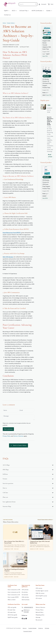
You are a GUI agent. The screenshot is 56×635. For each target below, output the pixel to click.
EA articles (25, 592)
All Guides (47, 628)
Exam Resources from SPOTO (12, 232)
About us (24, 628)
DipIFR (6, 10)
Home (4, 23)
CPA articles (25, 589)
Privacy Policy (7, 436)
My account (39, 620)
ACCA (14, 10)
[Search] (36, 4)
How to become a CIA (14, 594)
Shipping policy (40, 615)
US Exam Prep (23, 10)
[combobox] (28, 4)
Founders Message (32, 628)
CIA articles (25, 594)
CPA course (39, 588)
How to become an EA (14, 592)
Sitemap (38, 617)
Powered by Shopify (27, 631)
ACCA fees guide (12, 615)
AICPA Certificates (37, 10)
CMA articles (25, 597)
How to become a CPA (14, 589)
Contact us (7, 15)
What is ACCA (11, 599)
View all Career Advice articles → (45, 519)
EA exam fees (11, 610)
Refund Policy (39, 612)
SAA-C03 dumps (8, 257)
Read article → (50, 157)
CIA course (39, 598)
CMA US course (40, 593)
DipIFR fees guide (13, 617)
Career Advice (10, 23)
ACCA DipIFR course (41, 596)
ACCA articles (25, 599)
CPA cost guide (12, 607)
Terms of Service (18, 436)
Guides (48, 10)
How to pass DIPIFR (13, 597)
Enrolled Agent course (42, 591)
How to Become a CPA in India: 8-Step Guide (50, 121)
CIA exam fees (12, 612)
